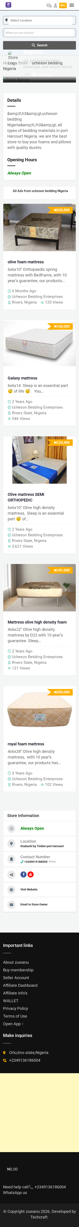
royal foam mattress (26, 744)
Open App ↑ (13, 1023)
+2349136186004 (24, 1060)
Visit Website (28, 889)
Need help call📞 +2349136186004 (34, 1187)
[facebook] (23, 874)
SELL (63, 5)
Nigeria (30, 302)
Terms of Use (15, 1016)
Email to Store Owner (34, 904)
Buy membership (18, 970)
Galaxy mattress (22, 378)
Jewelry (45, 74)
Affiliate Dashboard (20, 985)
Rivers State (22, 413)
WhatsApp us (15, 1192)
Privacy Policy (15, 1008)
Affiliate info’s (15, 993)
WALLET (10, 1000)
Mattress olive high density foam (37, 621)
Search (42, 45)
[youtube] (31, 874)
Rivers (17, 302)
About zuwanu (16, 962)
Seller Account (16, 977)
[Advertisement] (39, 1112)
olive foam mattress (26, 261)
